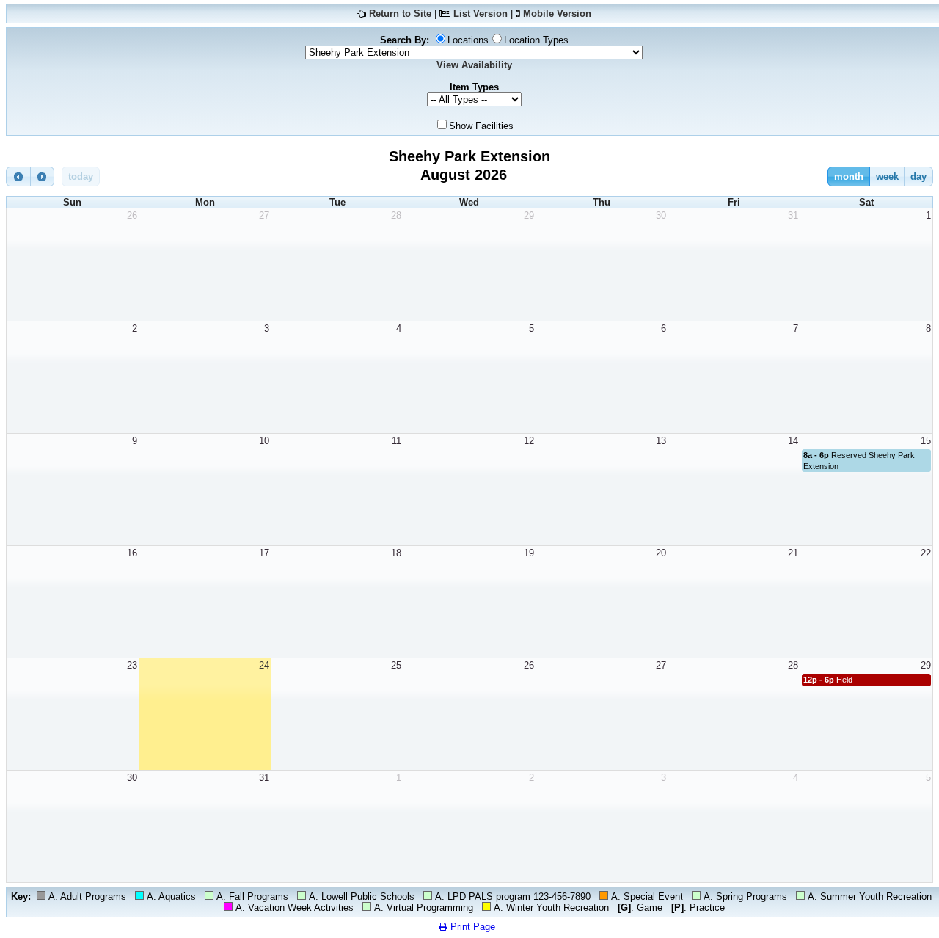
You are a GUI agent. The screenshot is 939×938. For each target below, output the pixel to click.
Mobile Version (557, 13)
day (918, 176)
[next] (42, 176)
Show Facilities (481, 125)
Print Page (471, 926)
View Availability (474, 64)
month (848, 176)
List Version (480, 13)
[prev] (18, 176)
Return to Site (400, 13)
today (80, 176)
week (887, 176)
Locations (468, 40)
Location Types (536, 40)
